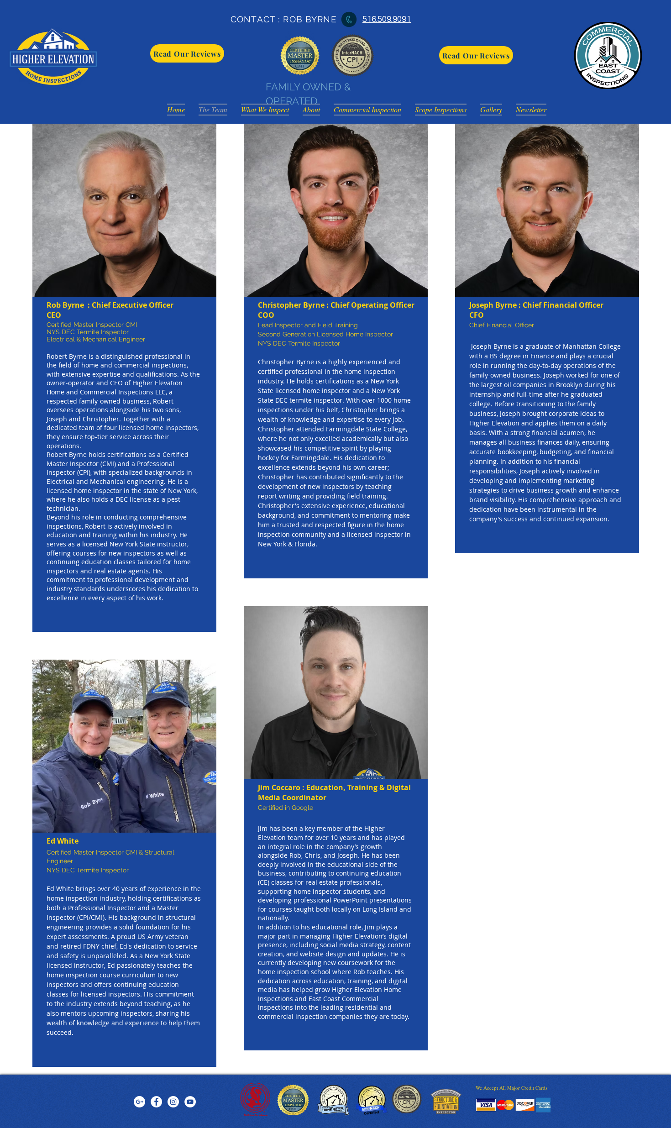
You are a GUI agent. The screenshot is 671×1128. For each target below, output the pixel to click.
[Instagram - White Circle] (173, 1101)
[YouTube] (190, 1101)
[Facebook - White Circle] (156, 1101)
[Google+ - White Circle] (139, 1101)
